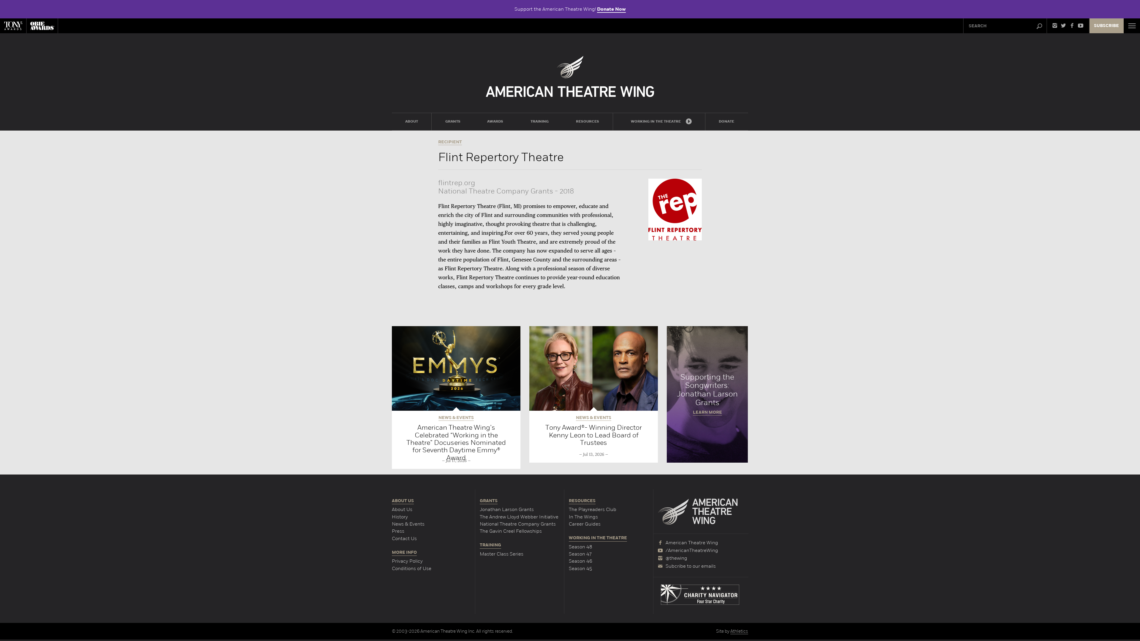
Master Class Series (501, 554)
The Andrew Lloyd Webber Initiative (519, 517)
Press (398, 531)
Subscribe (1106, 25)
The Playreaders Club (592, 509)
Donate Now (611, 9)
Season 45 (580, 568)
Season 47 (580, 554)
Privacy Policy (407, 561)
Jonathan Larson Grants (507, 509)
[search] (1039, 26)
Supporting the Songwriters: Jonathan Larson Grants (707, 394)
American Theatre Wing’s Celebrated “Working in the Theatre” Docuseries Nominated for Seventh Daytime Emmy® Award (456, 442)
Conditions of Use (411, 568)
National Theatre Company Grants (518, 524)
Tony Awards (13, 25)
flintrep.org (456, 182)
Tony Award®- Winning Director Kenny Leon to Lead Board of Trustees (593, 435)
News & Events (408, 524)
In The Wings (583, 517)
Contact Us (404, 538)
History (400, 517)
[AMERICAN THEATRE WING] (570, 76)
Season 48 (580, 547)
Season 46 (580, 561)
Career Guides (585, 524)
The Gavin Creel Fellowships (511, 531)
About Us (402, 509)
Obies (42, 25)
